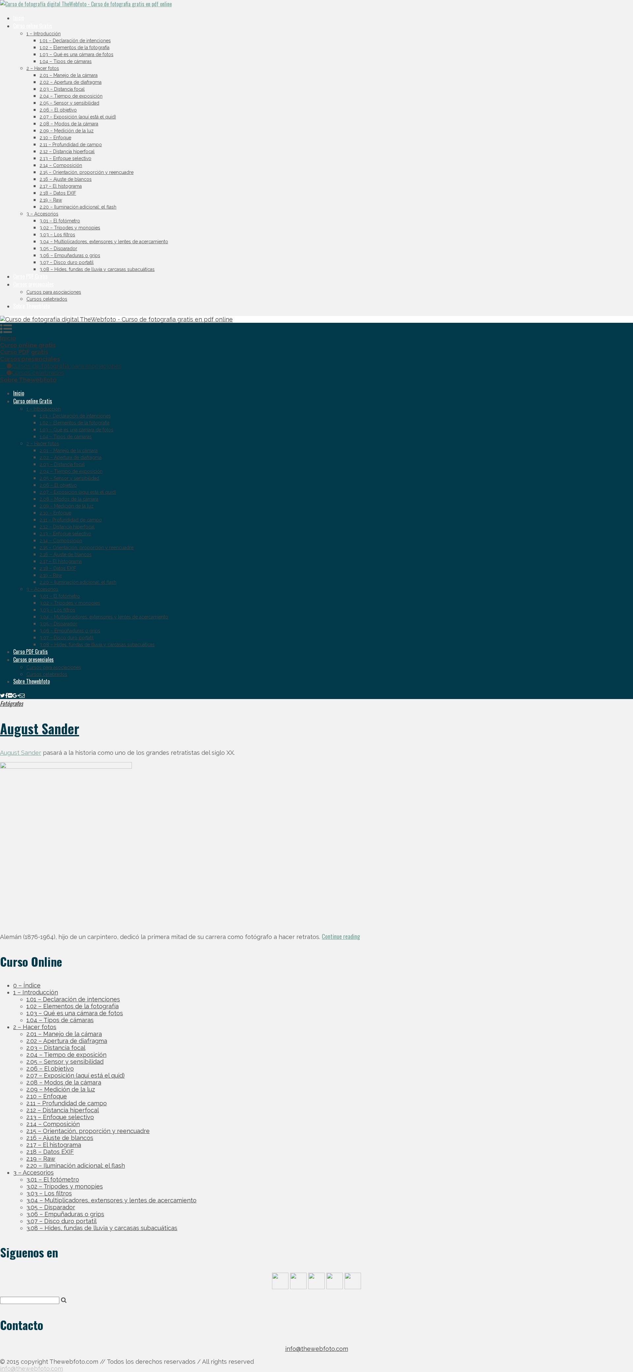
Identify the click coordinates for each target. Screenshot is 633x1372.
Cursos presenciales (33, 284)
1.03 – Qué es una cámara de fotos (76, 54)
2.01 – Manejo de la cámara (69, 75)
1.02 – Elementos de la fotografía (74, 47)
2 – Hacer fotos (42, 68)
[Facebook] (6, 695)
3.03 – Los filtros (57, 234)
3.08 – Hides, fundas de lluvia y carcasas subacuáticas (97, 269)
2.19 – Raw (51, 200)
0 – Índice (27, 985)
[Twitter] (2, 695)
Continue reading (341, 936)
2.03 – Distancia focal (62, 89)
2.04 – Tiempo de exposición (71, 96)
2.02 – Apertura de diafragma (71, 82)
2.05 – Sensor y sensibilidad (69, 103)
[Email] (22, 695)
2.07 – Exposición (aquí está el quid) (78, 116)
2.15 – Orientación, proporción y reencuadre (87, 172)
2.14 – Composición (61, 165)
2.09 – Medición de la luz (67, 130)
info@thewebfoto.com (316, 1348)
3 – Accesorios (42, 214)
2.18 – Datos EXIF (58, 193)
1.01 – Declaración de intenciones (75, 40)
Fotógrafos (11, 703)
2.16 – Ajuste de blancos (66, 179)
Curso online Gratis (32, 26)
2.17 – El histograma (61, 186)
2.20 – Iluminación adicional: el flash (78, 207)
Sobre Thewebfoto (31, 306)
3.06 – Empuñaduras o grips (70, 255)
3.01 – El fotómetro (60, 220)
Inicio (18, 18)
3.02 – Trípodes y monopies (70, 227)
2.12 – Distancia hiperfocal (67, 151)
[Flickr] (10, 695)
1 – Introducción (43, 33)
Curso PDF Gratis (30, 276)
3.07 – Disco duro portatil (67, 262)
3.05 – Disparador (58, 248)
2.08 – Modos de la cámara (69, 123)
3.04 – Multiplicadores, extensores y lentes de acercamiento (104, 241)
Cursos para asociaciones (53, 292)
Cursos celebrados (46, 299)
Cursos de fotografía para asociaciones (67, 365)
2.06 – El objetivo (58, 110)
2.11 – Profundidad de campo (71, 144)
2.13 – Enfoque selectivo (65, 158)
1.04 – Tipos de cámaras (66, 61)
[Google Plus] (16, 695)
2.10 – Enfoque (55, 137)
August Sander (39, 728)
